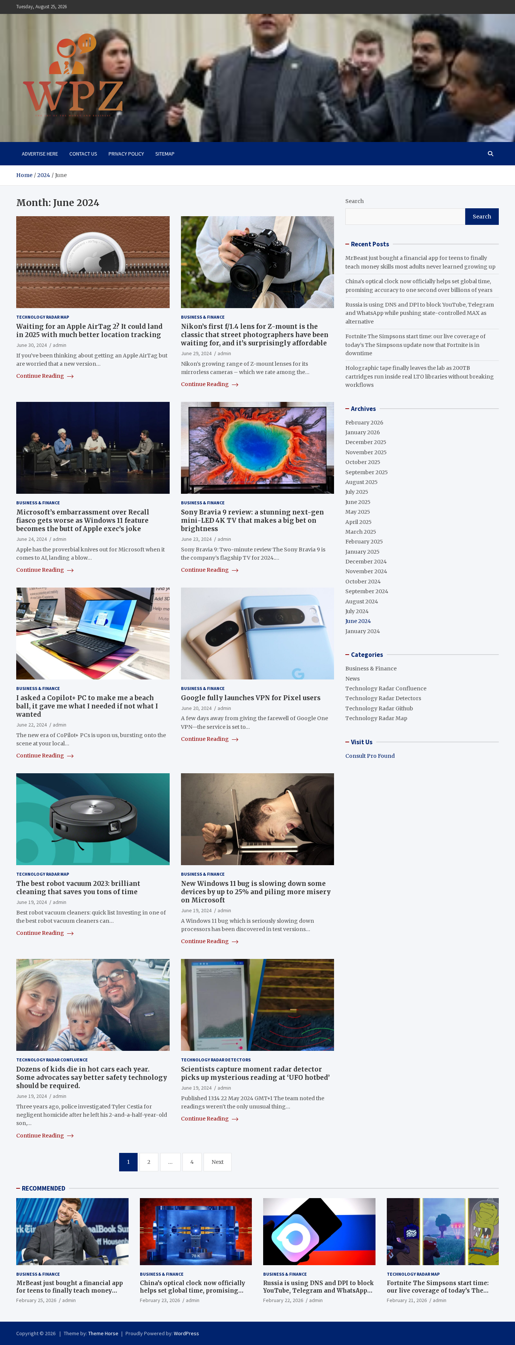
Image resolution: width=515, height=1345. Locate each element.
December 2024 (366, 561)
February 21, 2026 (407, 1300)
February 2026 (364, 422)
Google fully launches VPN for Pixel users (250, 698)
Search (354, 201)
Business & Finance (203, 317)
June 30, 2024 (31, 345)
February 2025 (364, 541)
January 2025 (362, 551)
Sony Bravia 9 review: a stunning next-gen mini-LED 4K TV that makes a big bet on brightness (252, 520)
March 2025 (360, 531)
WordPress (186, 1333)
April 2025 (358, 522)
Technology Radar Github (379, 708)
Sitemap (165, 153)
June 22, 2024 (31, 724)
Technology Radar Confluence (52, 1060)
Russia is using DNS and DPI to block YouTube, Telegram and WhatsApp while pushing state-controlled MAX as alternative (419, 313)
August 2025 (361, 482)
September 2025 (366, 472)
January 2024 (362, 631)
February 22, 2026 (283, 1300)
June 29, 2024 (196, 353)
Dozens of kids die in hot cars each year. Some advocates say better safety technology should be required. (91, 1077)
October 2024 (363, 581)
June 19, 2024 (31, 902)
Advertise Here (40, 153)
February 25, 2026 (36, 1300)
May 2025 (357, 511)
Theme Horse (103, 1333)
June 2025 (358, 502)
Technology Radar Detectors (216, 1060)
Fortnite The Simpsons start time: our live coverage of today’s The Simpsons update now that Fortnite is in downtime (415, 345)
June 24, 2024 (31, 539)
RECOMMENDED (43, 1188)
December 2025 (365, 442)
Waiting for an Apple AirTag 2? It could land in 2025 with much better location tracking (89, 330)
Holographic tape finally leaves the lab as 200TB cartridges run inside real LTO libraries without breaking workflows (419, 376)
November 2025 (366, 452)
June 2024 (358, 621)
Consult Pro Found (370, 756)
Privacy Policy (126, 153)
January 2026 (362, 432)
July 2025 (356, 492)
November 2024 (366, 571)
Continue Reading (40, 376)
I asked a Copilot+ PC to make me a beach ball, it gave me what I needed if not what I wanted (87, 706)
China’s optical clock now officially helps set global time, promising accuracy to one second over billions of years (194, 1294)
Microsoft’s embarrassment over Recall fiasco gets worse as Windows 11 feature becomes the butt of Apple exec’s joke (82, 520)
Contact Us (83, 153)
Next (218, 1162)
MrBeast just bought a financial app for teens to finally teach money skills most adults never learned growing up (69, 1294)
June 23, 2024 (196, 539)
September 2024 (366, 591)
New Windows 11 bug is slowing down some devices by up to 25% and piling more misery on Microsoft (256, 891)
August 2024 (361, 601)
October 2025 (362, 462)
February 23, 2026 (160, 1300)
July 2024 (357, 611)
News (352, 678)
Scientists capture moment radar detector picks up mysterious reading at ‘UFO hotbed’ (255, 1073)
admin (59, 345)
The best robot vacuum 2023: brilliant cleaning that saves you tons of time (78, 887)
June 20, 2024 (196, 708)
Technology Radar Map (42, 317)
